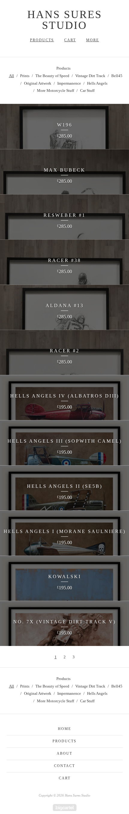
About (64, 753)
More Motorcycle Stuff (55, 90)
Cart (70, 40)
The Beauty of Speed (52, 75)
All (11, 75)
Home (64, 729)
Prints (24, 75)
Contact (64, 766)
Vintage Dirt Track (90, 75)
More (92, 40)
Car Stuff (87, 90)
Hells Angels (97, 83)
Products (42, 40)
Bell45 (116, 75)
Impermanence (69, 83)
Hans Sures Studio (64, 19)
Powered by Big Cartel (64, 807)
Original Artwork (37, 83)
